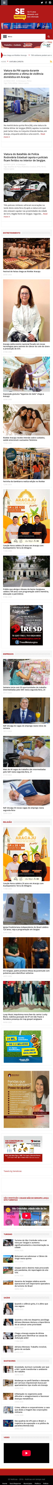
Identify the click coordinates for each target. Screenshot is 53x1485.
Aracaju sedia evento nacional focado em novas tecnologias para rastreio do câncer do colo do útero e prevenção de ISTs (26, 346)
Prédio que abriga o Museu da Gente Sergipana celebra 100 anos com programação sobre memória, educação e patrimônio (26, 591)
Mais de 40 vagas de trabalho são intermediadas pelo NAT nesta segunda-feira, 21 (24, 770)
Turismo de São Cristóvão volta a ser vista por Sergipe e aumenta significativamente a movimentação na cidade (32, 1244)
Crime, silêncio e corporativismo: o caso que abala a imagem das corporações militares (32, 1409)
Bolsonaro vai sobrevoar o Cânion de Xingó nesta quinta (31, 1257)
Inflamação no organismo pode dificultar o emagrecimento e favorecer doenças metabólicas (32, 1396)
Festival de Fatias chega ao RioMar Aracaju (21, 271)
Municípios (28, 1483)
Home (4, 1483)
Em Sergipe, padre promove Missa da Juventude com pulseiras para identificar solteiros (26, 971)
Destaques (22, 81)
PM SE (43, 167)
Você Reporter (15, 1483)
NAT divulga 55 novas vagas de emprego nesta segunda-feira (23, 809)
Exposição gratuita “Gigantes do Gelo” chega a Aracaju (23, 395)
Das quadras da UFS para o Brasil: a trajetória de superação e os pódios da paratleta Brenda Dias (32, 1423)
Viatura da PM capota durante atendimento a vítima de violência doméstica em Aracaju (23, 74)
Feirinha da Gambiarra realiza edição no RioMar (24, 481)
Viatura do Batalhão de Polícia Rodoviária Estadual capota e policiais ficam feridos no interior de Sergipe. (26, 157)
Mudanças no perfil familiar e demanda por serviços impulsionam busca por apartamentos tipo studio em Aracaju (32, 1382)
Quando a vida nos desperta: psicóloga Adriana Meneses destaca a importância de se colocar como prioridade (32, 1322)
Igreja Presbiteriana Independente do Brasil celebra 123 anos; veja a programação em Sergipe (25, 928)
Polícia (29, 81)
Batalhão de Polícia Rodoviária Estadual (22, 167)
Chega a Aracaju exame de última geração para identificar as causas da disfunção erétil (31, 1335)
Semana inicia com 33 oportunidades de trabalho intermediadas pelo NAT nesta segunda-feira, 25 (24, 688)
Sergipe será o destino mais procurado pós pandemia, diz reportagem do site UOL (32, 1270)
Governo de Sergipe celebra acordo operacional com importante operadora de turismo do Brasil (32, 1283)
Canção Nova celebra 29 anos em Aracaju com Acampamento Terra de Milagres (23, 546)
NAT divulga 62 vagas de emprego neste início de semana (24, 727)
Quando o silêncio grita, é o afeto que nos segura (31, 1305)
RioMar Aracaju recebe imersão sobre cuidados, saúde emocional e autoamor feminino (24, 438)
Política (38, 1483)
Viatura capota (23, 83)
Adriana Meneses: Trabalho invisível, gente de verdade (31, 1348)
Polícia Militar (12, 83)
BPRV (38, 167)
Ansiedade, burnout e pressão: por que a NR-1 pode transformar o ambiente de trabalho (32, 1369)
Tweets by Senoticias (13, 1171)
